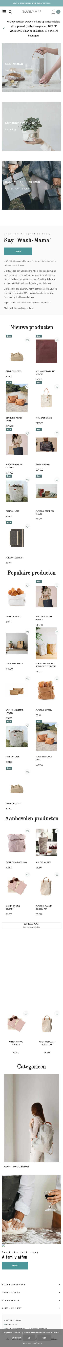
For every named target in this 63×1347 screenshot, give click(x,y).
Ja (29, 1338)
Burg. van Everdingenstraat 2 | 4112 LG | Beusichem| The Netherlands (26, 1328)
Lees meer (18, 251)
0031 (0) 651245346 (12, 1320)
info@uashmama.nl (11, 1324)
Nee (44, 1338)
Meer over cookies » (32, 1343)
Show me (15, 1265)
